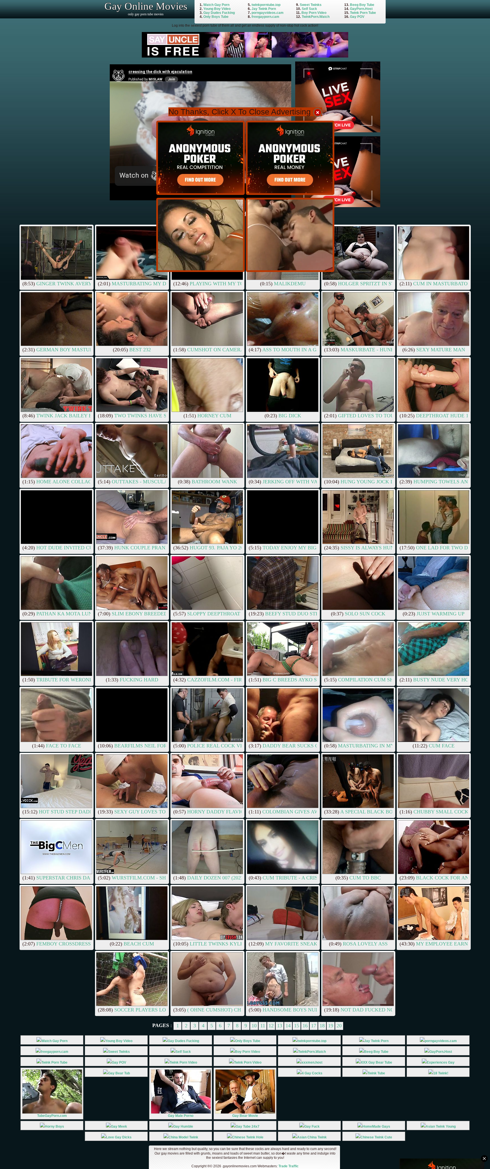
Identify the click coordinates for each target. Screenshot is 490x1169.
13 (279, 1025)
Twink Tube (376, 1073)
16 (305, 1025)
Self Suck (309, 9)
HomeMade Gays (376, 1126)
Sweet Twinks (311, 5)
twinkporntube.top (266, 5)
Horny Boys (54, 1126)
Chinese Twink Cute (376, 1137)
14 (288, 1025)
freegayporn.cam (265, 17)
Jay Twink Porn (264, 9)
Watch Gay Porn (216, 5)
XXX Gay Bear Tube (376, 1062)
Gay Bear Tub (119, 1073)
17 (313, 1025)
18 (322, 1025)
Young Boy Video (217, 9)
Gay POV (357, 17)
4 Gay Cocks (312, 1073)
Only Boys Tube (216, 17)
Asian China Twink (312, 1137)
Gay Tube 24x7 (247, 1126)
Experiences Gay (441, 1062)
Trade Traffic (288, 1166)
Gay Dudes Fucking (219, 13)
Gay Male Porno (180, 1116)
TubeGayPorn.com (52, 1116)
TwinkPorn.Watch (316, 17)
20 (339, 1025)
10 (254, 1025)
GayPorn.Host (361, 9)
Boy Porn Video (313, 13)
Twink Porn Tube (363, 13)
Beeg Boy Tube (362, 5)
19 (330, 1025)
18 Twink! (440, 1073)
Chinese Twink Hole (247, 1137)
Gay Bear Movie (245, 1116)
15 (296, 1025)
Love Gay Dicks (119, 1137)
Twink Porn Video (183, 1062)
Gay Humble (183, 1126)
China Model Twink (183, 1137)
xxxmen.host (311, 1062)
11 (262, 1025)
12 (271, 1025)
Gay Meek (119, 1126)
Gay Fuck (312, 1126)
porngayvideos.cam (268, 13)
